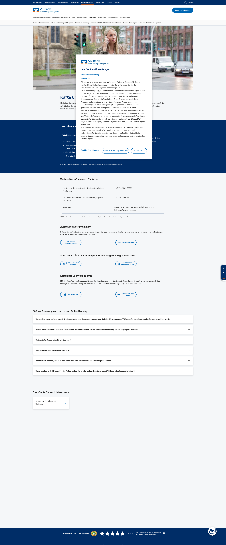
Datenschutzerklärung (90, 74)
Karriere (109, 3)
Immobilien (75, 3)
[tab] (42, 17)
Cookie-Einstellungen (90, 150)
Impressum (85, 78)
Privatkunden (37, 3)
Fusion (117, 3)
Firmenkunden (50, 3)
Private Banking (63, 3)
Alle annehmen (138, 151)
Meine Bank (100, 3)
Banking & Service (87, 3)
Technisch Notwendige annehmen (115, 151)
